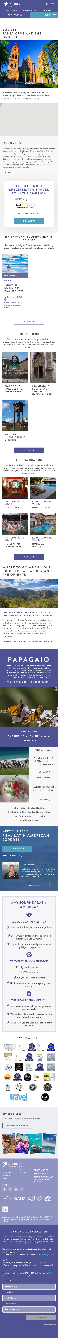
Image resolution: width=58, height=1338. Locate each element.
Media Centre (41, 1173)
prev (26, 83)
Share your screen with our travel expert (44, 1179)
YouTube (16, 1189)
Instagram (21, 1189)
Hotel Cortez (41, 507)
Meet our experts (11, 855)
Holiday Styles (29, 10)
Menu (47, 15)
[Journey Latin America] (11, 4)
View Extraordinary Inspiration (29, 682)
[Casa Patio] (15, 488)
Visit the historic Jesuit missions (15, 437)
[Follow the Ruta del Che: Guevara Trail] (15, 367)
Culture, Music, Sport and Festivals (29, 808)
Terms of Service (19, 1275)
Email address (11, 1304)
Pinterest (10, 1189)
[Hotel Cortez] (43, 488)
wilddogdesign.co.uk (50, 1324)
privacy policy (48, 1254)
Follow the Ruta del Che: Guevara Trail (14, 389)
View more (29, 321)
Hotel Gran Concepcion (13, 545)
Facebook (4, 1189)
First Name (10, 1281)
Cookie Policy (22, 1173)
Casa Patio (12, 507)
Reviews (4, 1178)
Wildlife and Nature (29, 820)
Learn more (27, 741)
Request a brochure (17, 1125)
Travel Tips (39, 816)
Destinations (11, 10)
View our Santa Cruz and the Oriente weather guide (27, 641)
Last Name (10, 1292)
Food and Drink (35, 812)
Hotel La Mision (38, 545)
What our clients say (28, 214)
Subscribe (40, 1317)
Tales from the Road (22, 816)
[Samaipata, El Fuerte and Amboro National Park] (43, 367)
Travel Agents (41, 1170)
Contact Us (47, 10)
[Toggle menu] (52, 4)
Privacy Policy (7, 1173)
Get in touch (17, 848)
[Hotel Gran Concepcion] (15, 524)
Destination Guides (17, 812)
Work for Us (6, 1176)
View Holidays (15, 14)
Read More (7, 172)
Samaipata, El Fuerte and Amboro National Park (42, 390)
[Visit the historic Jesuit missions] (15, 415)
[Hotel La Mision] (43, 524)
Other (47, 812)
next (32, 83)
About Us (5, 1170)
